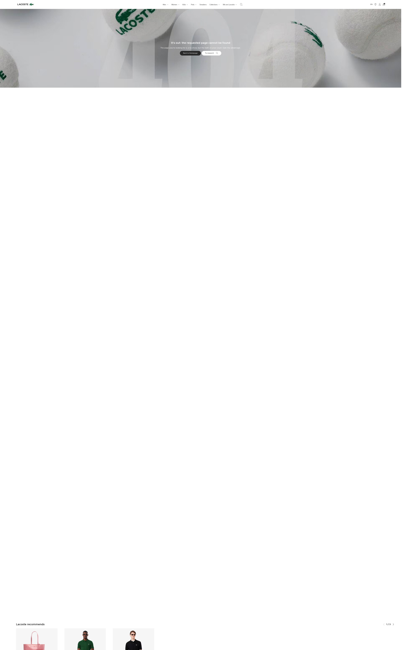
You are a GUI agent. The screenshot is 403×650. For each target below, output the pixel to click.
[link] (203, 4)
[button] (393, 624)
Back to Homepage (190, 53)
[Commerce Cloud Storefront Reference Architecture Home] (25, 4)
